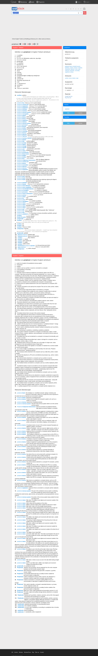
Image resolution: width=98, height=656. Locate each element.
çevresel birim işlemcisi (43, 191)
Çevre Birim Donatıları (34, 152)
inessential (67, 69)
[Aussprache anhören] (24, 44)
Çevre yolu (30, 135)
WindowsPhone (27, 652)
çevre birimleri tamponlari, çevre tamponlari (37, 127)
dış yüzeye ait (20, 64)
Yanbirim (19, 77)
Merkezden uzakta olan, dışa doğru (32, 58)
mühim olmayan (32, 248)
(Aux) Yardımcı (31, 237)
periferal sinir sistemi (46, 112)
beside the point (21, 217)
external (75, 67)
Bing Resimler (68, 97)
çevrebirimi (19, 85)
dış (23, 67)
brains (21, 397)
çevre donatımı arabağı (39, 109)
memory (21, 122)
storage (21, 146)
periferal (21, 63)
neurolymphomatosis (25, 188)
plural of (22, 234)
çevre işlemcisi (34, 124)
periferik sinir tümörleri (40, 187)
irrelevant (72, 69)
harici (29, 227)
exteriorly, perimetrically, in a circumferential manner (37, 604)
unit (20, 149)
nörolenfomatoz (40, 188)
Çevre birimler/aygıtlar (33, 132)
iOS (12, 652)
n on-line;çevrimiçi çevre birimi (42, 245)
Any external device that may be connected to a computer (31, 322)
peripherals (21, 610)
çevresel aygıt (29, 118)
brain (21, 393)
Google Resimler (68, 96)
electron (22, 134)
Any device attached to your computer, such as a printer (30, 302)
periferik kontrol (30, 129)
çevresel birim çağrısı (32, 142)
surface (71, 72)
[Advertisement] (49, 27)
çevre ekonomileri (37, 164)
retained (22, 236)
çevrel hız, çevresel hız (32, 144)
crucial (70, 78)
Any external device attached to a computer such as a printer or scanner (34, 358)
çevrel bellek (32, 121)
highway (22, 136)
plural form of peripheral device (34, 402)
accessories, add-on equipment (33, 612)
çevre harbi (33, 208)
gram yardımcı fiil (27, 240)
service (21, 195)
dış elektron (35, 165)
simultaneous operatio (26, 245)
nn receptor (22, 190)
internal (73, 78)
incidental (80, 67)
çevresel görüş (38, 202)
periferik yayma (33, 196)
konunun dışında (30, 216)
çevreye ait (19, 69)
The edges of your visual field (33, 532)
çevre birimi (25, 88)
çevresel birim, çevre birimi (33, 149)
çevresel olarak (30, 217)
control (21, 129)
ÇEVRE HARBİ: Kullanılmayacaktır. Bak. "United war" (41, 210)
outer (79, 69)
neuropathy (22, 114)
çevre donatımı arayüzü (42, 110)
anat (18, 82)
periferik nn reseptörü (42, 190)
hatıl (27, 198)
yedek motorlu (26, 243)
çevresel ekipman (42, 106)
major (77, 78)
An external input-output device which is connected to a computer (33, 289)
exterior (71, 67)
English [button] (88, 2)
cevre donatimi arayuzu (33, 182)
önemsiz (19, 72)
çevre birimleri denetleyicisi (34, 130)
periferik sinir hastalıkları (39, 185)
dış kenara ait (22, 83)
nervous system (24, 112)
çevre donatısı (32, 119)
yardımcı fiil (28, 219)
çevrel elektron (34, 167)
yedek (26, 242)
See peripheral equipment (33, 432)
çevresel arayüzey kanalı (38, 138)
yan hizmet (40, 194)
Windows (21, 652)
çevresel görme (36, 204)
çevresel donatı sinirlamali (34, 126)
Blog (33, 652)
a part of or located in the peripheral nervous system (29, 263)
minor (76, 69)
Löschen (80, 113)
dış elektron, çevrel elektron (34, 133)
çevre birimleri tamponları (45, 155)
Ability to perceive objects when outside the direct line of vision (41, 504)
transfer (21, 147)
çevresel (19, 56)
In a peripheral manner (29, 566)
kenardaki (19, 74)
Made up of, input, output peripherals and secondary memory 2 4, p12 (41, 590)
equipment (22, 106)
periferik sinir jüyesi (36, 122)
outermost (67, 70)
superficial (67, 72)
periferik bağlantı (31, 141)
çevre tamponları (40, 156)
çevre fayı (27, 176)
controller (22, 131)
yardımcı (24, 95)
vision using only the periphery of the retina (36, 503)
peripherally (20, 218)
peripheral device (69, 66)
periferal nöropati (45, 113)
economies (22, 165)
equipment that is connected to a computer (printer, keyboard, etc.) (42, 431)
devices (21, 133)
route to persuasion (25, 193)
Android (16, 652)
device (21, 117)
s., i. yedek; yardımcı (34, 214)
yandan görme (39, 207)
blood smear (23, 154)
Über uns (37, 652)
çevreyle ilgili (20, 61)
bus (20, 103)
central (66, 78)
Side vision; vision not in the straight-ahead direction (38, 506)
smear (21, 196)
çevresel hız (32, 115)
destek (26, 239)
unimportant (20, 228)
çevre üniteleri (29, 199)
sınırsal (24, 60)
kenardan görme (30, 205)
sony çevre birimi (45, 247)
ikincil (18, 71)
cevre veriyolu (30, 158)
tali (23, 224)
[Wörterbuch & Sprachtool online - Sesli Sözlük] (18, 10)
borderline (67, 67)
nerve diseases (23, 185)
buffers (21, 128)
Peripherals (20, 567)
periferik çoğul (31, 234)
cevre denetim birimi (41, 161)
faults (21, 178)
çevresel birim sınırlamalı (43, 184)
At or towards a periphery (31, 605)
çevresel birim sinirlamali (38, 139)
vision (21, 150)
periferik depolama (31, 145)
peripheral (67, 109)
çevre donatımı (41, 107)
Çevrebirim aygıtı (33, 162)
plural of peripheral (28, 610)
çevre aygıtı (29, 116)
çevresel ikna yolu (47, 193)
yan (23, 225)
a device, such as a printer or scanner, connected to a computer (32, 268)
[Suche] (84, 13)
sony (21, 247)
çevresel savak (28, 211)
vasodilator (22, 201)
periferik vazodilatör (36, 201)
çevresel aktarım (31, 147)
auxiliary (19, 95)
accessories (23, 152)
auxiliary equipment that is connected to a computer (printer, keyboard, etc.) (37, 386)
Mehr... (68, 113)
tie (20, 198)
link (20, 141)
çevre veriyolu (37, 103)
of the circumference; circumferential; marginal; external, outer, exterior (36, 300)
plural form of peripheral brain (33, 397)
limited (21, 139)
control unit (22, 104)
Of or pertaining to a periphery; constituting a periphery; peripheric (33, 330)
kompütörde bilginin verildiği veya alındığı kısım (28, 75)
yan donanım (24, 66)
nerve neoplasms (24, 187)
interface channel (24, 138)
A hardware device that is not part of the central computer (31, 313)
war (20, 209)
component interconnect (26, 160)
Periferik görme (30, 150)
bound (21, 126)
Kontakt (42, 652)
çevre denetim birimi (40, 104)
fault (21, 176)
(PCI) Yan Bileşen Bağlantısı (42, 159)
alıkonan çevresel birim (33, 236)
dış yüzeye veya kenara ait (23, 80)
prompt (21, 143)
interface (22, 109)
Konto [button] (79, 2)
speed (21, 115)
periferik (20, 55)
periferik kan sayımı (36, 153)
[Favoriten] (37, 45)
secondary (77, 70)
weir (20, 212)
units (21, 200)
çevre (18, 86)
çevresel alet (20, 78)
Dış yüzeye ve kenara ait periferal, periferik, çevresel (44, 213)
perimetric (72, 70)
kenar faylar (29, 178)
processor (22, 125)
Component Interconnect (26, 406)
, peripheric (22, 214)
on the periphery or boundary (24, 269)
